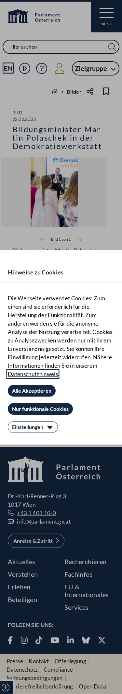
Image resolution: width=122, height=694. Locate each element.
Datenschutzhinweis (33, 374)
